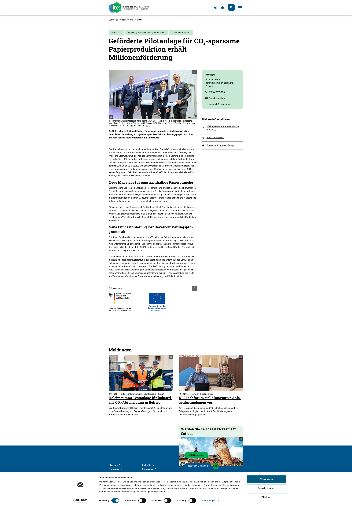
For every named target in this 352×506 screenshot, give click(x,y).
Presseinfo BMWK (215, 137)
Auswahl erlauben (266, 488)
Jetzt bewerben (198, 456)
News (139, 19)
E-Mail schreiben (217, 98)
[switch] (142, 500)
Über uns (113, 465)
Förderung (114, 469)
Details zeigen (208, 500)
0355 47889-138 (217, 92)
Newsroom (127, 19)
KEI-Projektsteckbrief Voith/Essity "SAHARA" (223, 128)
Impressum (148, 469)
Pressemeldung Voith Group (220, 145)
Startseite (113, 19)
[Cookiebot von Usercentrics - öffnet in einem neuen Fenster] (80, 501)
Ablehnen (266, 497)
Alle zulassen (266, 479)
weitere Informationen (219, 104)
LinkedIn (146, 465)
